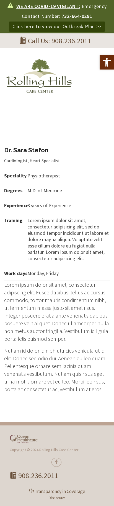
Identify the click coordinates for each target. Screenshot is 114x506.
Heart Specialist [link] (45, 160)
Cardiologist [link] (16, 160)
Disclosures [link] (57, 498)
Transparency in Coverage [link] (60, 491)
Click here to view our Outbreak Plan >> (57, 26)
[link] (107, 62)
